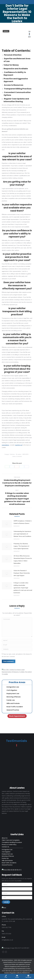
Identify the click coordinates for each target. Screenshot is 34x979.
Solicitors (6, 31)
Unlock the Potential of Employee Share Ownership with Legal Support (22, 573)
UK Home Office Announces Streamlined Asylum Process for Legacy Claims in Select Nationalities (23, 559)
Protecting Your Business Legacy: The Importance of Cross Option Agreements (21, 546)
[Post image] (7, 523)
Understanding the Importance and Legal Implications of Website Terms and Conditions (22, 534)
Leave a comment (17, 456)
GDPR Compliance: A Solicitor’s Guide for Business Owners (23, 522)
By (18, 454)
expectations (5, 445)
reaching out (18, 445)
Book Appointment (17, 716)
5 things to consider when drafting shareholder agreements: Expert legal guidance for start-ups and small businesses (23, 587)
